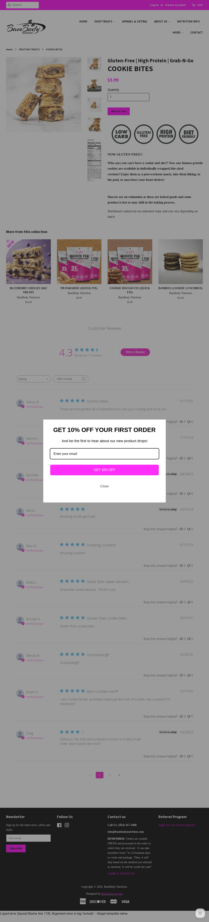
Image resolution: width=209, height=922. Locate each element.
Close (104, 486)
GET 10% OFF (104, 470)
